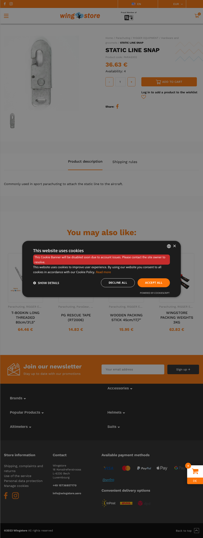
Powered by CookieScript (154, 292)
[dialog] (101, 269)
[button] (46, 283)
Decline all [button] (118, 282)
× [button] (174, 245)
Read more (103, 272)
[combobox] (169, 246)
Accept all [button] (153, 282)
